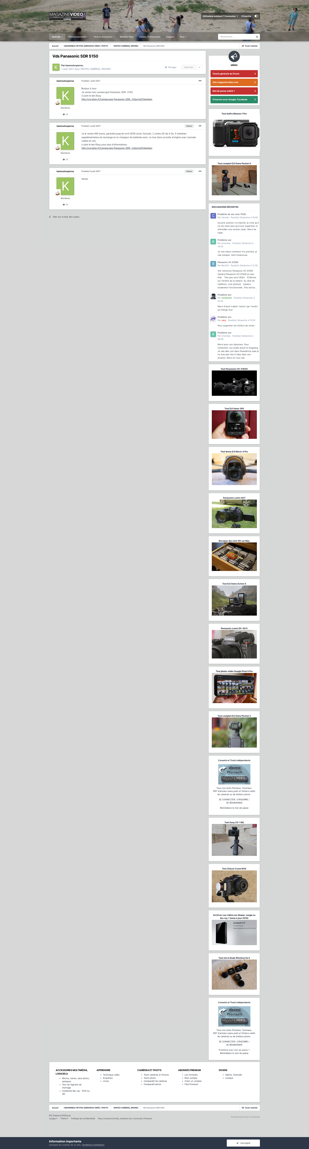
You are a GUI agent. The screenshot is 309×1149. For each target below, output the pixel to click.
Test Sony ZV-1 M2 (234, 822)
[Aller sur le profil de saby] (213, 318)
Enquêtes (108, 1078)
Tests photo (150, 1078)
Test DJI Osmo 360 (234, 408)
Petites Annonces (103, 36)
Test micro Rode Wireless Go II (234, 958)
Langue (52, 1118)
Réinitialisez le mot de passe (234, 808)
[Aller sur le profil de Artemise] (213, 241)
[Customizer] (256, 16)
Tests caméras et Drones (156, 1074)
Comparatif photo (152, 1084)
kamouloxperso (65, 80)
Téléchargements (77, 36)
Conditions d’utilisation (93, 1145)
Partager (172, 67)
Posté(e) (90, 81)
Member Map (126, 36)
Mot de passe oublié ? (224, 91)
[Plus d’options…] (200, 81)
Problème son (224, 240)
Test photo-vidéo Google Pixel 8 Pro (234, 671)
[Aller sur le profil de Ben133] (213, 264)
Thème (63, 1118)
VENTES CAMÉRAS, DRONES (95, 69)
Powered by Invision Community (245, 1117)
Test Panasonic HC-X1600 (234, 369)
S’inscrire (246, 16)
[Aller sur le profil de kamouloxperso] (56, 67)
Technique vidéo (111, 1074)
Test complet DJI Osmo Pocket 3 (234, 716)
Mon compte (191, 1078)
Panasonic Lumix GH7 (234, 498)
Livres (106, 1081)
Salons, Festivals (233, 1074)
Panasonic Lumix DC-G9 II (234, 628)
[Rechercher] (257, 37)
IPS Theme (54, 1115)
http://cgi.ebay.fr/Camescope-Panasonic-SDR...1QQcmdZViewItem (116, 99)
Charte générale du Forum (226, 73)
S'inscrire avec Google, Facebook (230, 99)
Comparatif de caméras (155, 1081)
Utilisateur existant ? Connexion (220, 16)
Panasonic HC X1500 (228, 262)
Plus (182, 36)
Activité (56, 36)
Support (170, 36)
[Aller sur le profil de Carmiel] (213, 216)
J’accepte (244, 1143)
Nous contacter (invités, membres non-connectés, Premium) (125, 1118)
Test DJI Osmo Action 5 (234, 583)
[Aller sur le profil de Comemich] (213, 296)
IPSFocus (66, 1115)
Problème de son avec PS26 (232, 214)
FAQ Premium (191, 1084)
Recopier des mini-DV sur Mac (234, 541)
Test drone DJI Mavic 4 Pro (234, 451)
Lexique (229, 1078)
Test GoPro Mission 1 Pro (234, 113)
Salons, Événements (149, 36)
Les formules (191, 1074)
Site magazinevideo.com (225, 82)
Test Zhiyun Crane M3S (234, 868)
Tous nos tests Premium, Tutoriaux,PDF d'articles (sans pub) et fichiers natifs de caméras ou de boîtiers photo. (234, 791)
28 (66, 114)
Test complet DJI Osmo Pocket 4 (234, 163)
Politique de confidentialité (83, 1118)
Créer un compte (193, 1081)
